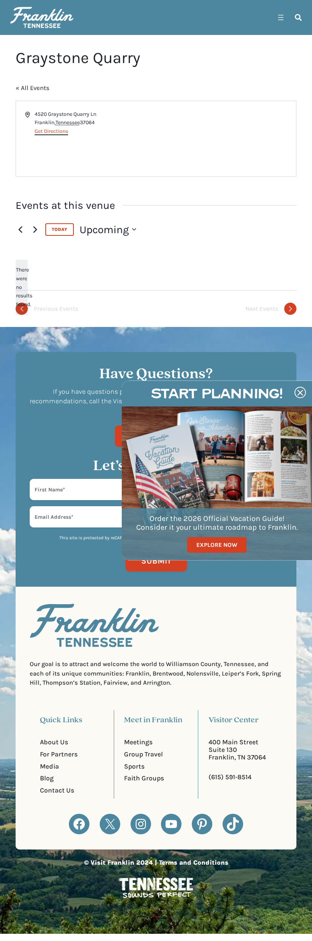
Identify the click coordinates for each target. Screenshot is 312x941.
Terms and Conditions (193, 862)
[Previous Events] (20, 229)
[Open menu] (280, 17)
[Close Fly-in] (300, 392)
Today (59, 229)
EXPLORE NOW (216, 545)
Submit (156, 560)
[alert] (22, 287)
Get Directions (51, 131)
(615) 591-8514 (230, 777)
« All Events (32, 88)
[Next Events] (35, 229)
